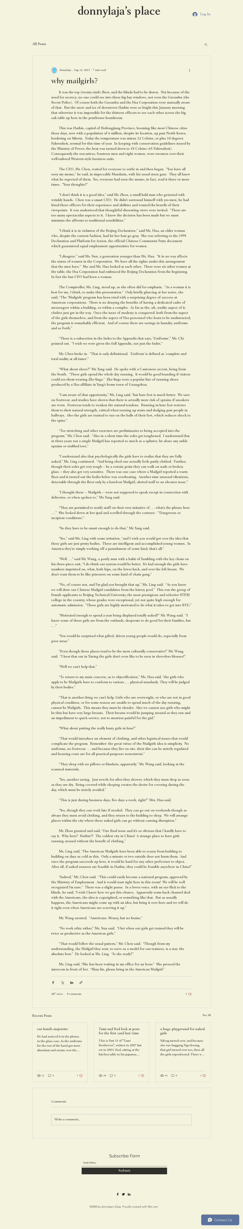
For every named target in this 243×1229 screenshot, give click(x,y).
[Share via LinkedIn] (71, 982)
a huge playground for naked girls (182, 1031)
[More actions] (189, 70)
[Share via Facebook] (53, 982)
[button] (206, 44)
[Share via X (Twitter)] (62, 982)
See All (207, 1015)
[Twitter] (123, 1194)
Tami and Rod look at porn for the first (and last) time (119, 1031)
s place (144, 12)
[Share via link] (81, 982)
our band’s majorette (52, 1029)
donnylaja (101, 12)
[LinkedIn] (129, 1194)
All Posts (39, 44)
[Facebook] (118, 1194)
